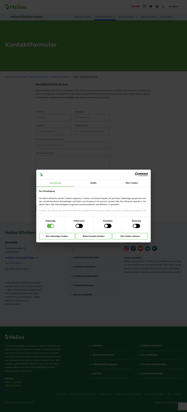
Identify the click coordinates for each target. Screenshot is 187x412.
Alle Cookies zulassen (130, 236)
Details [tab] (93, 183)
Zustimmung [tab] (55, 183)
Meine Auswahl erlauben (93, 236)
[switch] (79, 226)
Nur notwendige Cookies (57, 236)
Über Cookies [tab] (132, 183)
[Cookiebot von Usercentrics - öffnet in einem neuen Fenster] (137, 174)
